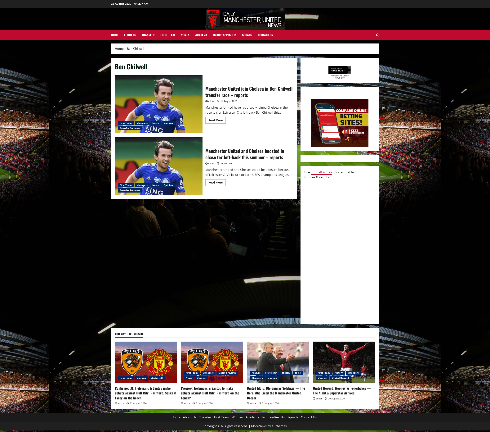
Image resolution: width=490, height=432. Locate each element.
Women (184, 35)
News (155, 123)
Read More (217, 121)
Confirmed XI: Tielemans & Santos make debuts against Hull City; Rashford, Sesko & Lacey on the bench (145, 393)
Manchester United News (340, 77)
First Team (167, 35)
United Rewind (340, 378)
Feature (256, 372)
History (286, 372)
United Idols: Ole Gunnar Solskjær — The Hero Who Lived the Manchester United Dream (276, 393)
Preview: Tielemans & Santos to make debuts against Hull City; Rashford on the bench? (210, 393)
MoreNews (259, 426)
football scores (321, 172)
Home (114, 35)
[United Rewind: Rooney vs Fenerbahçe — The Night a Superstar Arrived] (344, 362)
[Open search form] (377, 35)
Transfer (148, 35)
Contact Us (265, 35)
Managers (142, 123)
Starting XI (157, 378)
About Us (130, 35)
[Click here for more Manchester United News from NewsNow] (339, 70)
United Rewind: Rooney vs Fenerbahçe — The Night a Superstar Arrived (342, 390)
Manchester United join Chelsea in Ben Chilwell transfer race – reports (159, 104)
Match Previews (227, 372)
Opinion (168, 123)
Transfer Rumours (130, 128)
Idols (298, 372)
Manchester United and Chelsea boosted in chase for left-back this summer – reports (159, 166)
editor (211, 101)
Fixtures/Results (224, 35)
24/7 (342, 78)
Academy (201, 35)
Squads (247, 35)
